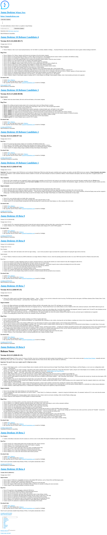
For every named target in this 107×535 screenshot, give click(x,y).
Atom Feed (16, 31)
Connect (5, 526)
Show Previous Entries (6, 514)
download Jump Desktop (89, 358)
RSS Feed (10, 31)
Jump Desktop (13, 12)
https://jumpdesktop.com (10, 16)
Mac (9, 80)
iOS (4, 523)
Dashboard (6, 519)
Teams (4, 521)
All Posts (5, 518)
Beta (4, 527)
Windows (13, 80)
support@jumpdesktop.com (28, 82)
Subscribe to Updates (5, 19)
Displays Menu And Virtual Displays (55, 371)
